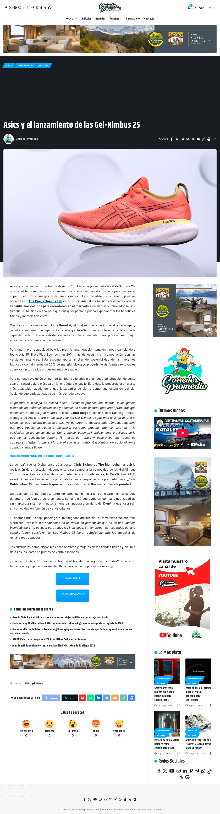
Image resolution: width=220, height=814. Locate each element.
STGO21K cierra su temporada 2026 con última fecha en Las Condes (49, 639)
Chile (9, 65)
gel (33, 683)
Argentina (192, 730)
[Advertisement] (110, 94)
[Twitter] (10, 7)
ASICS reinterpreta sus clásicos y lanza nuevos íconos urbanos (198, 744)
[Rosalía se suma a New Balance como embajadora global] (167, 724)
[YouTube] (15, 7)
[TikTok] (41, 7)
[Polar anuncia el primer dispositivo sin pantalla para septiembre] (198, 671)
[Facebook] (6, 7)
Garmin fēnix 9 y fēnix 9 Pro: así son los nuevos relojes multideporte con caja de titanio (60, 617)
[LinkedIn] (24, 7)
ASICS (28, 683)
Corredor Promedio (27, 138)
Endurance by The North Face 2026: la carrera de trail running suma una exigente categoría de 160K (67, 623)
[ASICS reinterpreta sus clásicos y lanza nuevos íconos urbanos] (198, 724)
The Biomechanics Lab (45, 301)
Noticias (43, 65)
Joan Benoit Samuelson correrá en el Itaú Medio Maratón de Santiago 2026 (53, 646)
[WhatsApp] (37, 7)
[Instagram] (20, 7)
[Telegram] (32, 7)
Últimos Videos (171, 411)
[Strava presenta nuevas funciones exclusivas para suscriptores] (167, 671)
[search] (194, 8)
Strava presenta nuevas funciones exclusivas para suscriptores (164, 694)
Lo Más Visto (169, 652)
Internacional (25, 65)
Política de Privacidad (150, 809)
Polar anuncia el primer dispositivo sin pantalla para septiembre (198, 694)
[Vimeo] (28, 7)
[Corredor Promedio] (110, 8)
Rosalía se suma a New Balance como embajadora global (166, 744)
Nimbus (39, 683)
